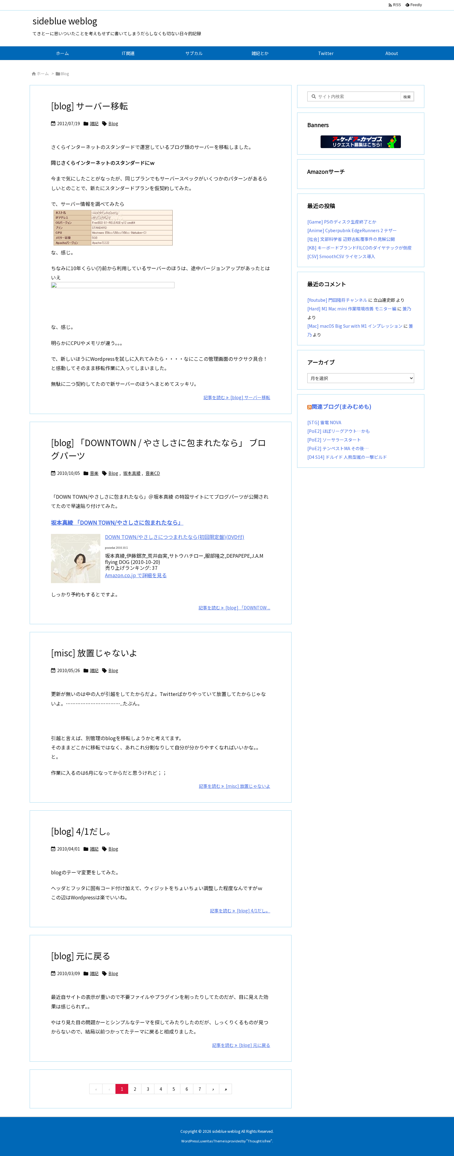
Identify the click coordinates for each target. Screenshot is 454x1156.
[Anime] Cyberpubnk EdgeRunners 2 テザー (352, 230)
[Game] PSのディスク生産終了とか (341, 222)
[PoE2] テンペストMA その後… (337, 448)
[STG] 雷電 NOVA (324, 422)
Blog (113, 123)
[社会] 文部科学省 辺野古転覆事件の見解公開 (351, 239)
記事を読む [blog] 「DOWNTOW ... (234, 607)
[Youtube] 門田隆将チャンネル (337, 300)
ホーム (43, 73)
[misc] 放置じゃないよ (94, 652)
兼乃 (406, 308)
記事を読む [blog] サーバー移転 (237, 397)
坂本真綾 (132, 473)
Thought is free (259, 1140)
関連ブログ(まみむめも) (341, 406)
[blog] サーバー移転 (89, 106)
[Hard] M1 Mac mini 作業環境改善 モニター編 (351, 308)
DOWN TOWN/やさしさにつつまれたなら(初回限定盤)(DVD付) (174, 536)
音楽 (94, 473)
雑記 (94, 123)
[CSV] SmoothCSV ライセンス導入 (341, 256)
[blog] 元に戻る (81, 955)
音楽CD (152, 473)
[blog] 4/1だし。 (83, 831)
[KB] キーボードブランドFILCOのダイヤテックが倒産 (359, 248)
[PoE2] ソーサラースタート (334, 440)
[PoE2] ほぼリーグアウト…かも (338, 431)
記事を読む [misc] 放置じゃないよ (234, 786)
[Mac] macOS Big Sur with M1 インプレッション (354, 326)
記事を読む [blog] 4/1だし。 (240, 910)
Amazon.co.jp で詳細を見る (136, 575)
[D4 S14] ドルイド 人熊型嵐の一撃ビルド (347, 457)
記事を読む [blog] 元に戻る (241, 1045)
